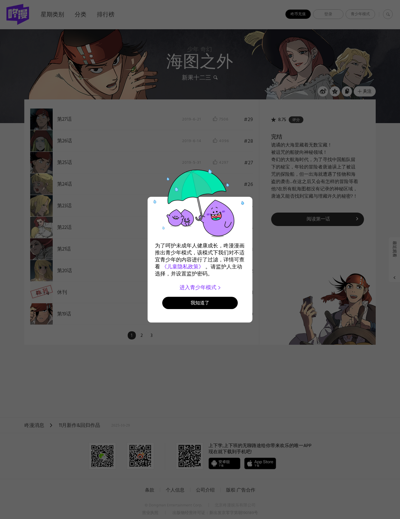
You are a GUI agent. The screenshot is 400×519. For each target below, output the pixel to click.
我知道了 (200, 302)
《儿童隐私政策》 (183, 267)
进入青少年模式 (199, 287)
